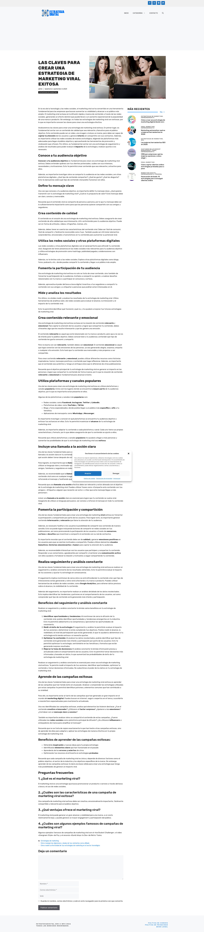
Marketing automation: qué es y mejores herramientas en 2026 (153, 132)
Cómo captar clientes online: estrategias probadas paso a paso (152, 166)
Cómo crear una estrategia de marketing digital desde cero (153, 121)
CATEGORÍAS (137, 13)
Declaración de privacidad (104, 478)
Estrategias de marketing (48, 92)
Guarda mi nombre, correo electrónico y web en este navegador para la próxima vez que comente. (82, 901)
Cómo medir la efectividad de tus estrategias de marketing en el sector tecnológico (70, 845)
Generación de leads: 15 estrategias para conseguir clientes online (152, 178)
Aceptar (88, 473)
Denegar (116, 473)
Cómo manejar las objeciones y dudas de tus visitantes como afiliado (65, 843)
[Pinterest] (158, 3)
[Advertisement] (102, 35)
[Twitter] (163, 3)
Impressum (116, 478)
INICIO (126, 13)
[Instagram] (154, 3)
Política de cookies (89, 478)
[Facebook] (150, 3)
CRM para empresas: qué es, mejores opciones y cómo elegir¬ (152, 156)
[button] (129, 453)
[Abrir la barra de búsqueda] (163, 13)
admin (40, 89)
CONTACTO (153, 13)
